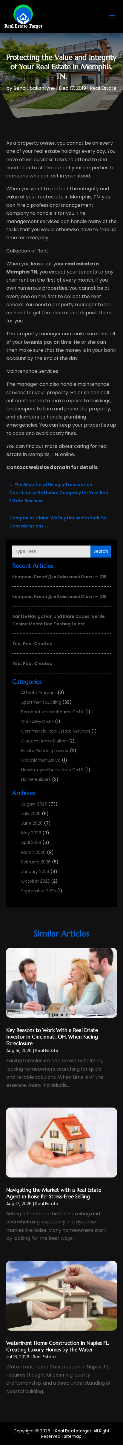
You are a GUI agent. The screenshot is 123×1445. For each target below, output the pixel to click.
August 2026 (34, 804)
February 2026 (36, 862)
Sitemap (73, 1436)
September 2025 (38, 891)
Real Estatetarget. (73, 1431)
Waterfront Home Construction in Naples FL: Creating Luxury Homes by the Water (57, 1346)
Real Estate (103, 88)
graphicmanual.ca (41, 760)
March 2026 (33, 852)
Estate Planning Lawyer (45, 751)
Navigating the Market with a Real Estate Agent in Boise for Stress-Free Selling (53, 1193)
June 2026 (32, 823)
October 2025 (35, 881)
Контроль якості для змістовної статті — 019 (59, 577)
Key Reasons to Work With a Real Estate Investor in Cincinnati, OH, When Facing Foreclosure (52, 1037)
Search (100, 551)
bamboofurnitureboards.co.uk (52, 712)
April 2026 (31, 842)
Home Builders (36, 779)
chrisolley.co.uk (37, 721)
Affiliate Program (38, 693)
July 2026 (31, 814)
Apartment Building (41, 702)
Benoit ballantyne (34, 88)
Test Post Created (32, 644)
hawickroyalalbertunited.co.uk (52, 770)
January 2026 (35, 872)
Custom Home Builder (44, 741)
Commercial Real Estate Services (55, 731)
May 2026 (31, 833)
